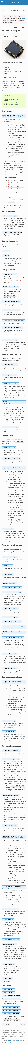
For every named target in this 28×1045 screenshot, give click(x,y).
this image (9, 205)
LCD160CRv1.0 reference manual (13, 67)
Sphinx (9, 1040)
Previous (6, 1024)
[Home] (2, 8)
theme (17, 1040)
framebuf (8, 812)
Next (22, 1024)
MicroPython (15, 2)
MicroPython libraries (11, 8)
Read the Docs (8, 1042)
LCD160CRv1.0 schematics (11, 71)
